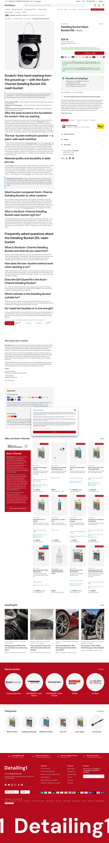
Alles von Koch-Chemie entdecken (17, 508)
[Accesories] (97, 722)
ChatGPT (73, 120)
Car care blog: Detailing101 (48, 771)
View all (102, 438)
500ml (34, 582)
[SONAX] (75, 682)
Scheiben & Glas (42, 9)
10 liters (81, 478)
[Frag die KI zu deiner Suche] (83, 5)
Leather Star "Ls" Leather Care (58, 520)
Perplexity (93, 120)
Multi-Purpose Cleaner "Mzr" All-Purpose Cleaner (96, 468)
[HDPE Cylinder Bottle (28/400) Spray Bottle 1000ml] (59, 555)
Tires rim (63, 732)
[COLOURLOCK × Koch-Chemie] (55, 682)
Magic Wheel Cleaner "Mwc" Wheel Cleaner (40, 571)
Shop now (31, 1)
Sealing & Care (71, 771)
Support (78, 1)
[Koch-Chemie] (18, 446)
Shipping (63, 43)
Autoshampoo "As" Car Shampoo (76, 520)
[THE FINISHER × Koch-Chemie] (34, 682)
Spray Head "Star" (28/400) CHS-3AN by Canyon (58, 468)
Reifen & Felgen (9, 12)
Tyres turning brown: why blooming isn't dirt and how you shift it (66, 648)
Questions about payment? (41, 406)
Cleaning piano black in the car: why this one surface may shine (16, 648)
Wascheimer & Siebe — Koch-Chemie (22, 18)
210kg (81, 531)
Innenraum (17, 12)
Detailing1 (10, 799)
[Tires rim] (63, 722)
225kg (39, 481)
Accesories (97, 732)
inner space (79, 732)
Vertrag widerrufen (9, 803)
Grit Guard (28, 174)
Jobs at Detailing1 (45, 777)
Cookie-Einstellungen (100, 800)
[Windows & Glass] (46, 722)
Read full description (66, 113)
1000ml (34, 530)
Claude (79, 120)
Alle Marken (101, 669)
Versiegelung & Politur (30, 9)
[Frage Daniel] (95, 5)
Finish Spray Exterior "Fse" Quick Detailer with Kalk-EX (95, 571)
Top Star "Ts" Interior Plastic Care (77, 468)
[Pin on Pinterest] (73, 158)
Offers (66, 9)
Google (86, 120)
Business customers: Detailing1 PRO (50, 774)
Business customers (83, 9)
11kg (45, 479)
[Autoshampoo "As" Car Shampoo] (78, 505)
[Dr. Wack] (95, 682)
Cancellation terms (76, 800)
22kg (34, 481)
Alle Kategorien (8, 18)
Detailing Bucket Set (29, 207)
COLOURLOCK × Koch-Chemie (54, 694)
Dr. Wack (95, 693)
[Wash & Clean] (12, 722)
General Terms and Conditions (38, 800)
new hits (59, 9)
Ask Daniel (65, 120)
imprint (6, 800)
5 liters (42, 479)
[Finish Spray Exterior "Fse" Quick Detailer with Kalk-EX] (96, 555)
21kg (99, 478)
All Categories (100, 711)
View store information (68, 154)
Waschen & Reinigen (17, 9)
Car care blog (72, 9)
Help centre (19, 800)
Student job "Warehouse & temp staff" (51, 783)
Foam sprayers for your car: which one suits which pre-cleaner (40, 648)
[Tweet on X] (66, 158)
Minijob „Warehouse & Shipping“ (49, 780)
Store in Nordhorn (45, 768)
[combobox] (54, 5)
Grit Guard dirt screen (31, 143)
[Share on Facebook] (69, 158)
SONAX (75, 693)
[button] (103, 5)
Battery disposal (91, 800)
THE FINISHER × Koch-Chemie (34, 694)
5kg (38, 530)
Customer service (12, 800)
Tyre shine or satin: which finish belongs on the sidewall (92, 647)
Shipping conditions (50, 800)
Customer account (27, 800)
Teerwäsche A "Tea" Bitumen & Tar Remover (96, 520)
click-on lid (47, 143)
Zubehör (24, 12)
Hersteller (7, 9)
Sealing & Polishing (29, 732)
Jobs (83, 1)
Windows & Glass (46, 732)
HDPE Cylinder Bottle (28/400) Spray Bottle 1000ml (57, 571)
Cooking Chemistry (13, 693)
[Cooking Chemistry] (14, 682)
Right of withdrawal (67, 800)
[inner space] (80, 722)
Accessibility (83, 800)
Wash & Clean (12, 732)
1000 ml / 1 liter (36, 479)
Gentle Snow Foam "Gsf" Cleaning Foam (76, 571)
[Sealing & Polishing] (29, 722)
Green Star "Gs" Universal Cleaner (40, 468)
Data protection (58, 800)
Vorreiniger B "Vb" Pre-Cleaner (39, 520)
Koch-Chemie (64, 23)
